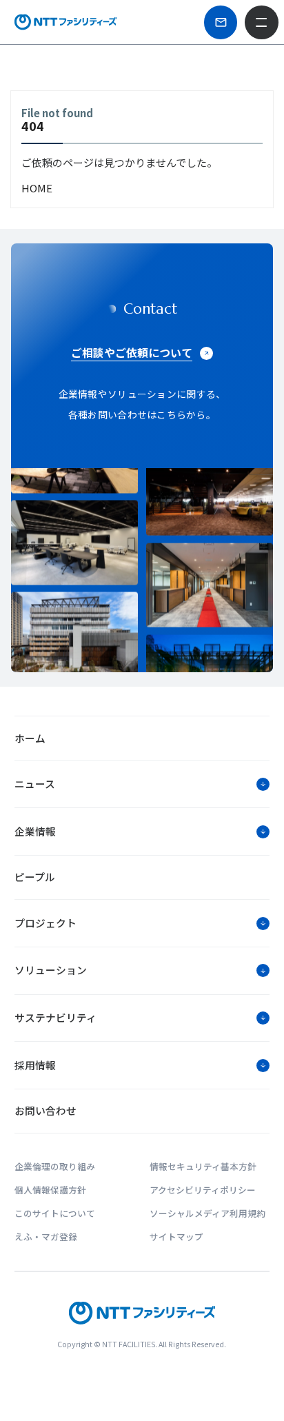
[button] (142, 784)
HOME (36, 188)
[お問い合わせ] (221, 22)
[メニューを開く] (261, 22)
